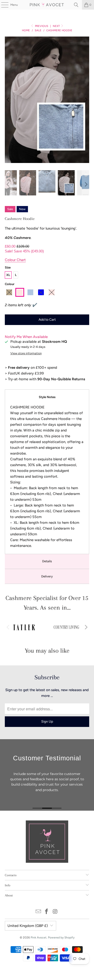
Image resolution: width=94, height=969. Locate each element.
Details (47, 561)
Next (56, 26)
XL (8, 275)
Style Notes (47, 397)
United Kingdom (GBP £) (27, 926)
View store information (26, 353)
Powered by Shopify (61, 937)
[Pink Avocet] (47, 5)
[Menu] (2, 5)
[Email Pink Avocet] (38, 911)
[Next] (85, 100)
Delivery (47, 576)
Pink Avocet (39, 937)
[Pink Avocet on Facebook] (46, 911)
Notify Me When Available (26, 337)
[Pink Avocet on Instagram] (55, 911)
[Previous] (8, 100)
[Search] (76, 5)
